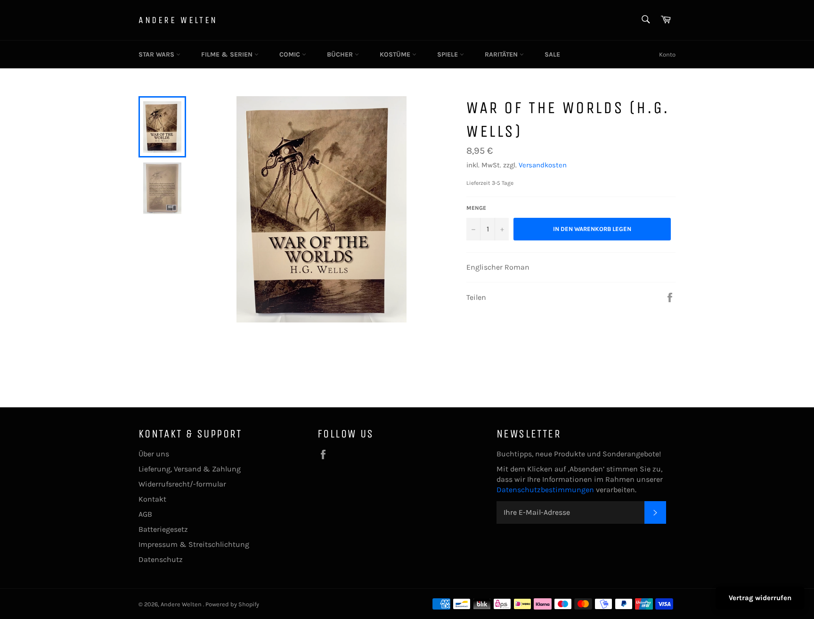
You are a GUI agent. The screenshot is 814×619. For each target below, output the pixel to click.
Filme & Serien (227, 54)
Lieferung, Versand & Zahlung (189, 468)
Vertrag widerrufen (760, 598)
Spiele (448, 54)
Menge (476, 208)
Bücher (341, 54)
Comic (290, 54)
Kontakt (152, 499)
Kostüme (396, 54)
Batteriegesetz (163, 529)
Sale (552, 54)
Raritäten (502, 54)
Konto (667, 54)
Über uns (153, 453)
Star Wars (157, 54)
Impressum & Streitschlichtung (193, 544)
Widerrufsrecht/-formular (182, 483)
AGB (145, 514)
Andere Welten (178, 20)
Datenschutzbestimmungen (546, 489)
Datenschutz (160, 559)
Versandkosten (543, 165)
